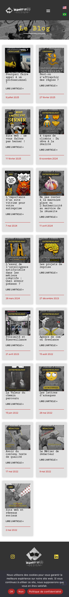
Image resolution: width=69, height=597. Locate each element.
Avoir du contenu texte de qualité (16, 454)
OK (11, 591)
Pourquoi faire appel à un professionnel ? (17, 78)
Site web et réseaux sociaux (14, 512)
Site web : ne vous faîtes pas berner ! (16, 138)
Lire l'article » (15, 88)
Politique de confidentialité (45, 591)
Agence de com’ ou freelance (51, 338)
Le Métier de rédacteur (49, 453)
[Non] (63, 583)
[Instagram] (12, 556)
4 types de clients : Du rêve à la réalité (49, 140)
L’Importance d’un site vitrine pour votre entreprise (15, 202)
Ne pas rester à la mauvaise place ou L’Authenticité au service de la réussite (51, 204)
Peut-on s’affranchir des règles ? (49, 77)
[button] (48, 11)
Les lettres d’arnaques (48, 394)
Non (21, 591)
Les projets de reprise (51, 265)
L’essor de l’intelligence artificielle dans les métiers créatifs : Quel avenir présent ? (17, 274)
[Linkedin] (56, 556)
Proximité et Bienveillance (16, 338)
